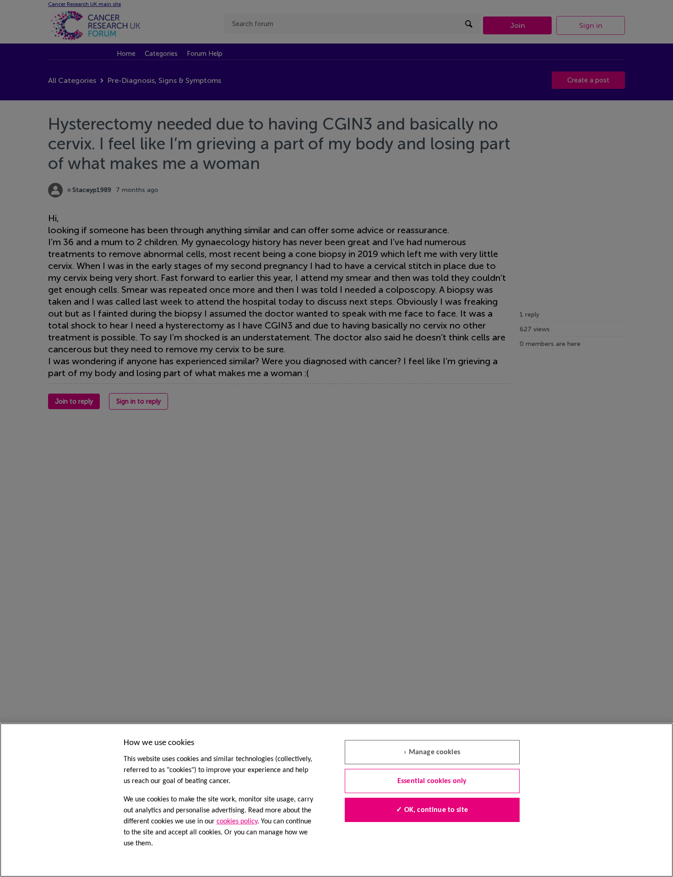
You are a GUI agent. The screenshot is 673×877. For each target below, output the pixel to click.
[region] (336, 800)
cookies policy (237, 821)
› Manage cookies (432, 752)
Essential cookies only (432, 781)
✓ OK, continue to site (432, 810)
